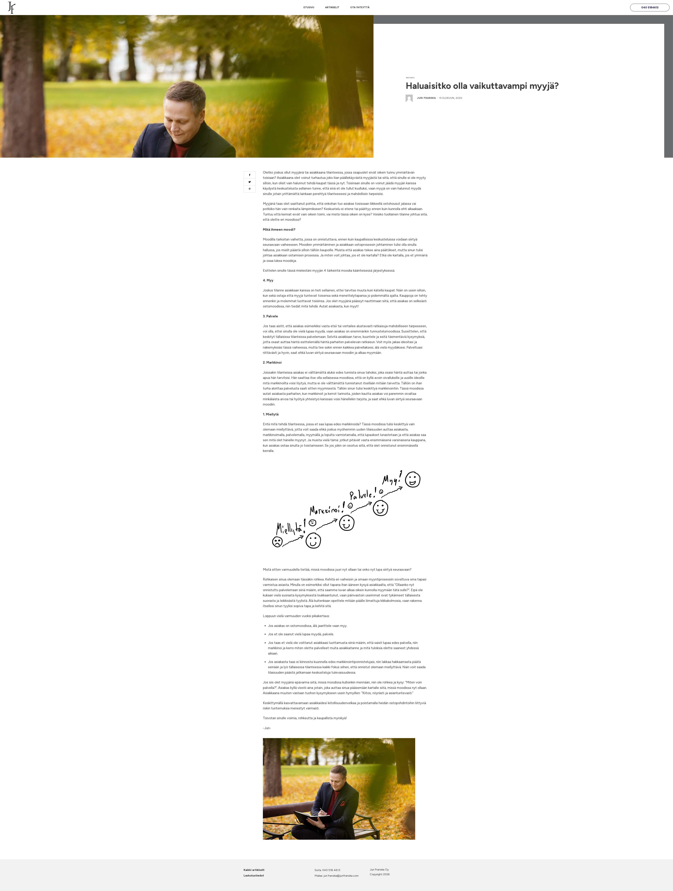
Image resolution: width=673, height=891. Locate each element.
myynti (410, 78)
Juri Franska (426, 98)
